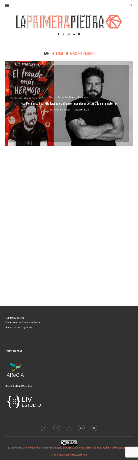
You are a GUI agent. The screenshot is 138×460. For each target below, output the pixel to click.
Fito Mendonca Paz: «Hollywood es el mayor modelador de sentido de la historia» (69, 103)
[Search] (131, 5)
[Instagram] (69, 34)
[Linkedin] (74, 34)
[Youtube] (79, 34)
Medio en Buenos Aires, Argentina (69, 454)
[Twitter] (63, 34)
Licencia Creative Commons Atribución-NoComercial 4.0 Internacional (92, 447)
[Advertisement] (69, 193)
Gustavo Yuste (62, 109)
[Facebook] (58, 34)
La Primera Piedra (30, 447)
